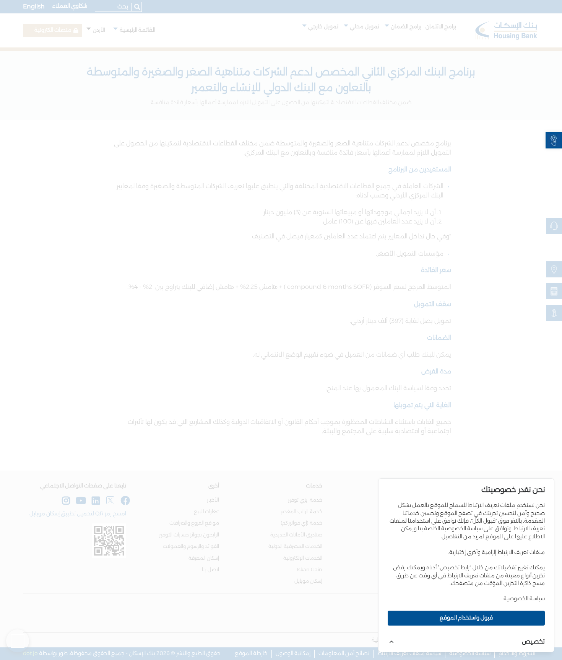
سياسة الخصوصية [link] (524, 599)
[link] (554, 140)
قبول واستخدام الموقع (466, 618)
